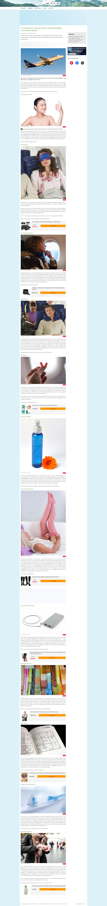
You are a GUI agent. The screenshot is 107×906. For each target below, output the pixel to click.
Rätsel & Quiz (38, 8)
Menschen (50, 8)
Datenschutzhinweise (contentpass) (46, 903)
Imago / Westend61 (26, 863)
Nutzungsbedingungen (25, 903)
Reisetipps (30, 8)
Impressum (64, 903)
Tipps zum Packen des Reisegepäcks (43, 883)
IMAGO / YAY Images (26, 126)
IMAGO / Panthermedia (27, 384)
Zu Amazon (53, 226)
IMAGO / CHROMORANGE (27, 75)
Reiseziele (23, 8)
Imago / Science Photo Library (28, 813)
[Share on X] (82, 63)
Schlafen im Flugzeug (50, 216)
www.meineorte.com (82, 903)
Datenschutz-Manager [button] (57, 903)
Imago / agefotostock (26, 634)
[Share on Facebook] (77, 63)
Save (65, 75)
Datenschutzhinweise (34, 903)
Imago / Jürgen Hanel (26, 755)
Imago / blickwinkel (26, 695)
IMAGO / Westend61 (26, 199)
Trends (44, 8)
